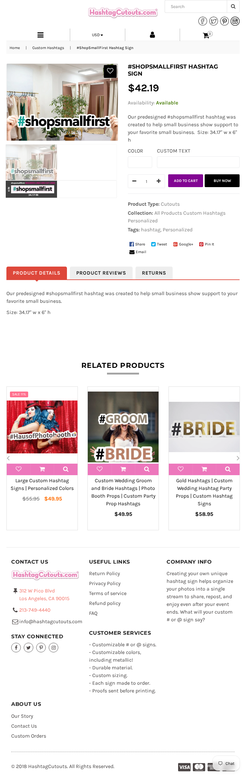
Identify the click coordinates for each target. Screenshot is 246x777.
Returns (154, 273)
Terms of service (108, 593)
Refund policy (104, 603)
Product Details (37, 273)
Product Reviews (101, 273)
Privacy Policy (104, 583)
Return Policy (104, 573)
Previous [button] (8, 458)
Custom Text (174, 151)
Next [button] (238, 458)
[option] (42, 458)
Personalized (143, 221)
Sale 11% (19, 394)
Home (15, 47)
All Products (168, 213)
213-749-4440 (35, 610)
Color (136, 151)
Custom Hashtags (48, 47)
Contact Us (24, 726)
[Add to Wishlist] (110, 71)
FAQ (93, 613)
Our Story (22, 716)
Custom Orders (28, 736)
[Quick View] (66, 469)
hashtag (150, 230)
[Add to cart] (42, 469)
